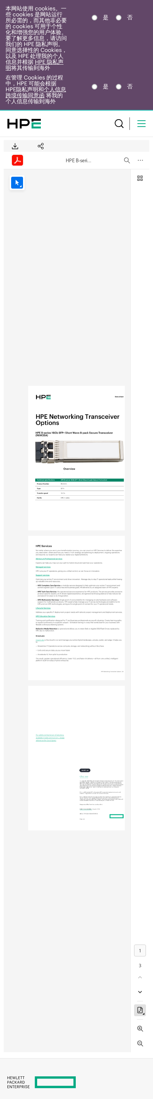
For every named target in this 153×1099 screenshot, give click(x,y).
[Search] (119, 123)
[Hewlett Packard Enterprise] (24, 123)
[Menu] (141, 123)
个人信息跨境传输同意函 (36, 92)
